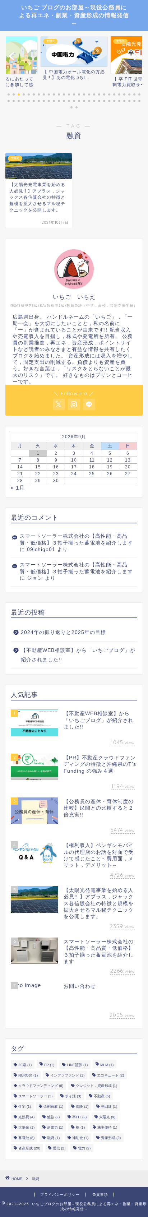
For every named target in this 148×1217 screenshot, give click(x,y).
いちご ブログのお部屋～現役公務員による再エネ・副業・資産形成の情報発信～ (74, 15)
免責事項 (100, 1195)
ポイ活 (73, 1096)
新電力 (55, 1127)
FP (49, 1065)
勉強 (53, 1117)
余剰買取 (53, 1107)
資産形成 (111, 1138)
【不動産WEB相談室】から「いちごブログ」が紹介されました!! (78, 655)
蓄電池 (26, 1138)
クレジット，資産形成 (96, 1086)
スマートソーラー (35, 1096)
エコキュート (110, 1075)
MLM (107, 1065)
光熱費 (26, 1117)
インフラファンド (67, 1075)
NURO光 (28, 1075)
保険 (82, 1107)
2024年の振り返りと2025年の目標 (63, 632)
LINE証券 (77, 1065)
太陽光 (107, 1117)
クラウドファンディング (40, 1086)
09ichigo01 (41, 549)
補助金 (80, 1138)
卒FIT (79, 1117)
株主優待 (107, 1127)
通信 (59, 1148)
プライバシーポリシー (60, 1195)
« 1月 (18, 488)
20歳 (25, 1065)
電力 (84, 1148)
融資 (53, 1138)
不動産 (102, 1096)
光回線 (109, 1107)
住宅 (24, 1107)
